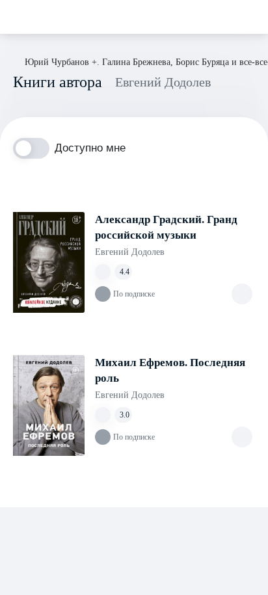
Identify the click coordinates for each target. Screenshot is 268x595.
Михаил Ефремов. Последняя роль (170, 370)
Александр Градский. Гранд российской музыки (166, 227)
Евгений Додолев (130, 252)
